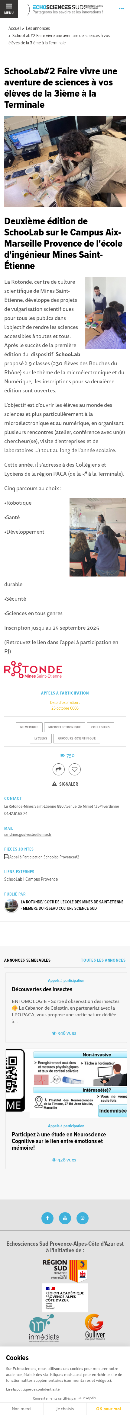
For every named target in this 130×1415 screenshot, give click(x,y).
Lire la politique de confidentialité (33, 1389)
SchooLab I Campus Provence (31, 879)
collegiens (100, 727)
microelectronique (64, 727)
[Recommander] (75, 769)
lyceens (40, 738)
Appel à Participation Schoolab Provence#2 (44, 857)
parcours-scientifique (77, 738)
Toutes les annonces (103, 960)
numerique (29, 727)
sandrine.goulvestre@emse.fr (27, 834)
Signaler (68, 784)
